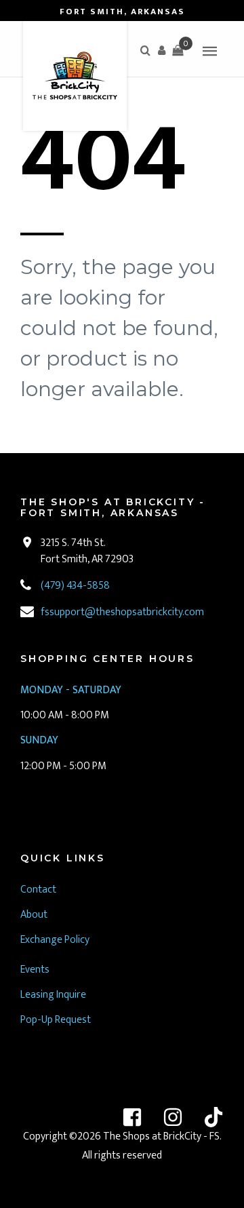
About (33, 914)
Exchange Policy (54, 940)
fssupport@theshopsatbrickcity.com (122, 612)
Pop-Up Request (55, 1020)
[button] (161, 50)
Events (34, 969)
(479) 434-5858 (75, 586)
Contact (38, 889)
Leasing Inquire (54, 995)
